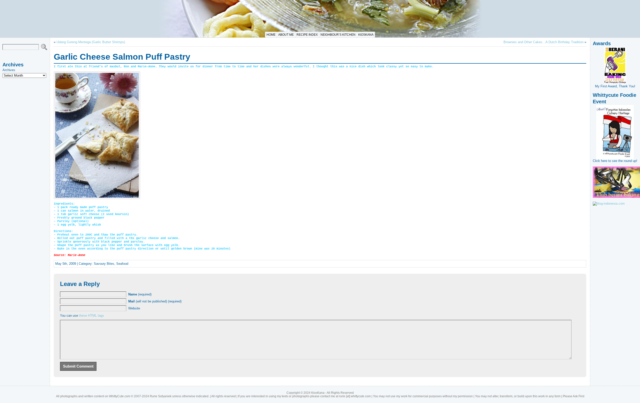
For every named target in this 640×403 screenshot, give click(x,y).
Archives (8, 70)
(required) (140, 294)
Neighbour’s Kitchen (338, 34)
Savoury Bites (104, 264)
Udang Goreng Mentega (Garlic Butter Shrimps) (90, 42)
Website (134, 308)
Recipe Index (307, 34)
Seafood (122, 264)
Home (271, 34)
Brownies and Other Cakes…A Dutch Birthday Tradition (544, 42)
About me (286, 34)
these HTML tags (91, 315)
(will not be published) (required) (155, 301)
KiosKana (366, 34)
